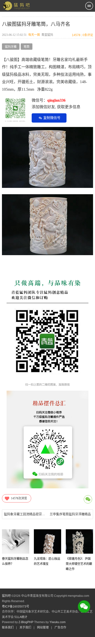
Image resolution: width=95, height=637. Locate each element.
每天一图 (34, 35)
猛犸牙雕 (11, 46)
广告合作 (60, 627)
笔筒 (26, 46)
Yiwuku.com (57, 622)
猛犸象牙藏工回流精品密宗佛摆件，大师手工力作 (25, 514)
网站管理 (43, 627)
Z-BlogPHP (26, 622)
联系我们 (8, 627)
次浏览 (19, 498)
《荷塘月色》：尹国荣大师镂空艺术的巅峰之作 (79, 564)
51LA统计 (20, 617)
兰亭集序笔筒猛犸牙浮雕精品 (70, 514)
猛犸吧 (6, 596)
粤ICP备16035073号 (15, 606)
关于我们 (25, 627)
